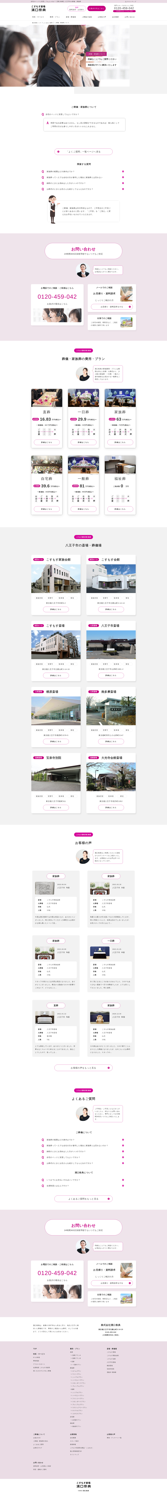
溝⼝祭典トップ (36, 22)
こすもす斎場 (111, 1352)
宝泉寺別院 (110, 1369)
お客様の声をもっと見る (83, 1068)
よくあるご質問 (47, 22)
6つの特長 (36, 1357)
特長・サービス (38, 17)
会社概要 (115, 17)
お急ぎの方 (37, 1438)
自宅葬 (72, 1417)
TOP (35, 1349)
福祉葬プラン (76, 1426)
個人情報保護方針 (76, 1451)
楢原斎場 (110, 1365)
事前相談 (36, 1361)
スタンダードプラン (79, 1383)
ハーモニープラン (78, 1380)
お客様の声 (102, 17)
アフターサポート (39, 1364)
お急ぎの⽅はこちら (96, 8)
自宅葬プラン (76, 1420)
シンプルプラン (77, 1377)
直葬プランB (76, 1358)
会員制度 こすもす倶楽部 (41, 1367)
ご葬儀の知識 (87, 17)
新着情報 (73, 1444)
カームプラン (76, 1371)
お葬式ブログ (37, 1448)
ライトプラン (76, 1374)
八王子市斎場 (111, 1362)
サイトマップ (131, 1)
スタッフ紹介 (74, 1441)
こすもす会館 (111, 1359)
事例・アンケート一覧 (114, 1438)
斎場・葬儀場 (71, 17)
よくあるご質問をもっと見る (83, 1199)
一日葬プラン (76, 1364)
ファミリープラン (78, 1398)
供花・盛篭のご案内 (40, 1469)
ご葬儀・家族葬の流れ (40, 1441)
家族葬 (72, 1368)
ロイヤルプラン (77, 1410)
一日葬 (72, 1361)
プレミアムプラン (78, 1386)
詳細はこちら (46, 442)
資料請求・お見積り (76, 8)
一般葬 (72, 1389)
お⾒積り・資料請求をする (112, 307)
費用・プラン (55, 17)
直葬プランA (76, 1355)
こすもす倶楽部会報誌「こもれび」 (82, 1448)
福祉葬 (72, 1423)
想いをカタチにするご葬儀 (42, 1371)
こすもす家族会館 (113, 1355)
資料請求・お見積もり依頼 (42, 1466)
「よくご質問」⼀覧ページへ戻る (83, 151)
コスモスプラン (77, 1413)
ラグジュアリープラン (79, 1407)
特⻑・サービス (39, 1354)
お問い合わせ (130, 17)
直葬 (71, 1352)
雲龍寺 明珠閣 (111, 1372)
